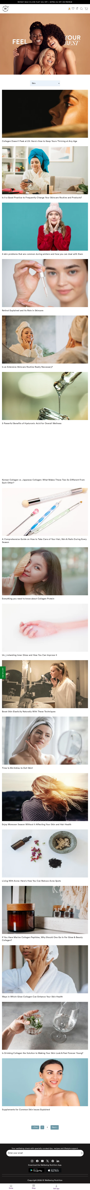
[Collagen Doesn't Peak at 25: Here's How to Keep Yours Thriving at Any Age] (45, 114)
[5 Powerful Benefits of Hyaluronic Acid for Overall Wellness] (45, 396)
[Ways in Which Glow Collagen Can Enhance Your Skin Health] (45, 969)
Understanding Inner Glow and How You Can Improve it (29, 655)
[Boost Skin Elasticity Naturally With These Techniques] (45, 684)
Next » (54, 1127)
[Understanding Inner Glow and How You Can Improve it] (45, 628)
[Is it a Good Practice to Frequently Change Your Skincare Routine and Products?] (45, 170)
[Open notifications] (77, 8)
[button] (86, 8)
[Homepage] (5, 8)
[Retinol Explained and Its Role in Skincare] (45, 283)
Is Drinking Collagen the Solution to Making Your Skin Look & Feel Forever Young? (42, 1053)
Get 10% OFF (3, 672)
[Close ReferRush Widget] (5, 656)
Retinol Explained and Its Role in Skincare (22, 310)
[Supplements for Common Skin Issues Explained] (45, 1082)
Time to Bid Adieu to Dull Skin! (17, 768)
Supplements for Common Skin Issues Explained (26, 1110)
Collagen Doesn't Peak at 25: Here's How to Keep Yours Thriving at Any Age (39, 141)
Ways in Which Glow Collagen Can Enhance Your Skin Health (32, 997)
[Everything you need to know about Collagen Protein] (45, 571)
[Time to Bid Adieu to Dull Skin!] (45, 741)
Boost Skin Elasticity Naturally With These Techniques (29, 712)
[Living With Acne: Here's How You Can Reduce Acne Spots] (45, 853)
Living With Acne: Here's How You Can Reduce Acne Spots (31, 881)
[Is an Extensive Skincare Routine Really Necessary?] (45, 340)
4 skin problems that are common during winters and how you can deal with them (42, 254)
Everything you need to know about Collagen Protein (28, 599)
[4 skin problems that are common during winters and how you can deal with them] (45, 227)
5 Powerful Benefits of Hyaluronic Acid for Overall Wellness (32, 423)
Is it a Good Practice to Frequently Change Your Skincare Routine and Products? (42, 198)
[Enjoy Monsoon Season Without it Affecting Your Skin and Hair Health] (45, 797)
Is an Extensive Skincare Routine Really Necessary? (27, 367)
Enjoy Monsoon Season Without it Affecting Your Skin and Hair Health (36, 824)
